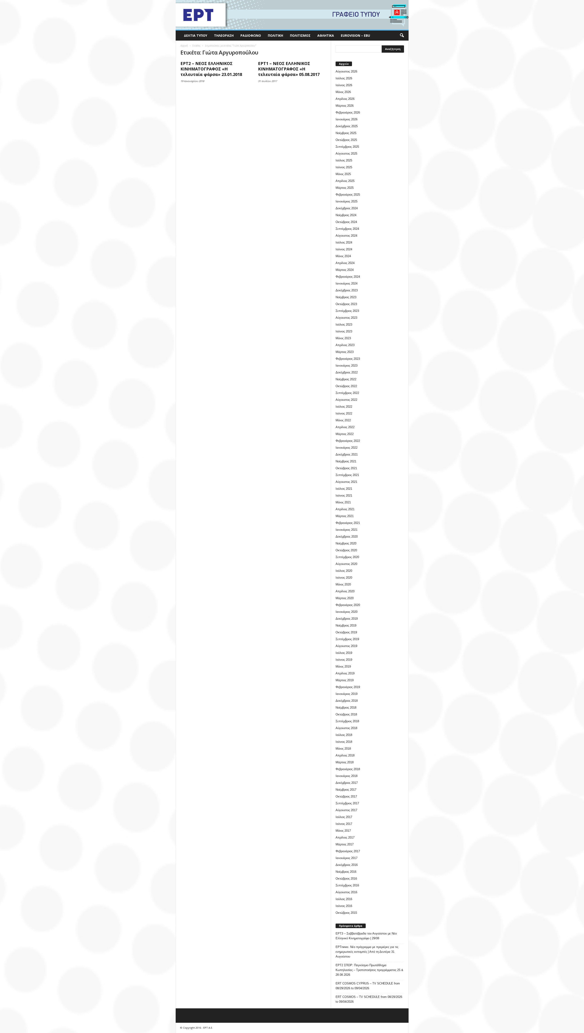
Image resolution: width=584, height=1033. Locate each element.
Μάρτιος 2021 (345, 516)
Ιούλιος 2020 (344, 570)
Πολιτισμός (300, 35)
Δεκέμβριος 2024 (347, 208)
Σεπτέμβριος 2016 (347, 885)
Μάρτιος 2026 (345, 105)
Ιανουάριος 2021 (346, 529)
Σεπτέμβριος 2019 (347, 639)
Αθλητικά (325, 35)
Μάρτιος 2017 (345, 844)
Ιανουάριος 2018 (346, 776)
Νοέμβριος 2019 (346, 625)
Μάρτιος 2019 (345, 680)
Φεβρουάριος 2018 (348, 769)
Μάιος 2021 (343, 502)
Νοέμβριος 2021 (346, 461)
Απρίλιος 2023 (345, 345)
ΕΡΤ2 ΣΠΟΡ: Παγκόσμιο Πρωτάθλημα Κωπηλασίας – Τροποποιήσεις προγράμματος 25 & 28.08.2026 (369, 969)
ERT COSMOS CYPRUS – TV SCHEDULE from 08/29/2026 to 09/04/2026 (368, 986)
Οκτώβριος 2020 (346, 550)
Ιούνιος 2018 (344, 741)
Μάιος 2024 (343, 256)
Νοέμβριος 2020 (346, 543)
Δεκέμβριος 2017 (347, 782)
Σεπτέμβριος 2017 (347, 803)
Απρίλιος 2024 (345, 263)
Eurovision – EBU (355, 35)
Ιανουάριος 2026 (346, 119)
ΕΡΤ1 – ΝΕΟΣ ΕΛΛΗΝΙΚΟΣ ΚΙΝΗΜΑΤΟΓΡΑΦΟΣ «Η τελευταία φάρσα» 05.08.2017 (289, 69)
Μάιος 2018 (343, 748)
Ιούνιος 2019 (344, 659)
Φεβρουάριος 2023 (348, 358)
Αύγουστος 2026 (346, 71)
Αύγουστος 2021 (346, 482)
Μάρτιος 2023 (345, 352)
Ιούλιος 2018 (344, 735)
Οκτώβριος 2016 (346, 878)
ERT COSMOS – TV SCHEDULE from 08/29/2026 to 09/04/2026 (369, 999)
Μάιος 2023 (343, 338)
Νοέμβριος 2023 (346, 297)
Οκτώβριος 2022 (346, 386)
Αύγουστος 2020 (346, 564)
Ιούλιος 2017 (344, 817)
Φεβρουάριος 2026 (348, 112)
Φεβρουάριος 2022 (348, 441)
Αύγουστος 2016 (346, 892)
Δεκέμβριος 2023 (347, 290)
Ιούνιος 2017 (344, 824)
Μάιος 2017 (343, 830)
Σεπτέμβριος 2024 (347, 228)
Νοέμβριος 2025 (346, 133)
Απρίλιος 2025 (345, 181)
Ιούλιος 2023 (344, 324)
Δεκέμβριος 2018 (347, 700)
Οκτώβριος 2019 (346, 632)
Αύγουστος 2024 (346, 235)
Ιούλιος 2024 (344, 242)
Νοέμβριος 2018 (346, 707)
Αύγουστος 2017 (346, 810)
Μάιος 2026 (343, 92)
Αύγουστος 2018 (346, 728)
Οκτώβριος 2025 (346, 140)
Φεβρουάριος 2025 (348, 194)
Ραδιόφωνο (250, 35)
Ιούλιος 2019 (344, 653)
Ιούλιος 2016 (344, 899)
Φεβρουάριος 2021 (348, 523)
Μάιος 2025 (343, 174)
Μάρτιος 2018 (345, 762)
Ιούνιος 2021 (344, 495)
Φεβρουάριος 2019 (348, 687)
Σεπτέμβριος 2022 (347, 393)
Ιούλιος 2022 (344, 406)
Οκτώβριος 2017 (346, 796)
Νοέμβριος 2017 (346, 789)
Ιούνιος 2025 (344, 167)
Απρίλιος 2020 (345, 591)
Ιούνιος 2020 (344, 577)
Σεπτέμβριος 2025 (347, 146)
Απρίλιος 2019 (345, 673)
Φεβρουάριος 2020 (348, 605)
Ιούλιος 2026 (344, 78)
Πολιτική (275, 35)
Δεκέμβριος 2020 (347, 536)
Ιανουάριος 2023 (346, 365)
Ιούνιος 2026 (344, 85)
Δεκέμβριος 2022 (347, 372)
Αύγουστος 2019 (346, 646)
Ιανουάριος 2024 (346, 283)
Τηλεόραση (224, 35)
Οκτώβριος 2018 (346, 714)
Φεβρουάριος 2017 (348, 851)
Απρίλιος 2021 (345, 509)
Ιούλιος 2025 (344, 160)
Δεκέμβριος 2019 (347, 618)
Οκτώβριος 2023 (346, 304)
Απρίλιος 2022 (345, 427)
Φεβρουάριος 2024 (348, 276)
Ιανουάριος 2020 (346, 612)
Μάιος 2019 (343, 666)
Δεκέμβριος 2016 (347, 865)
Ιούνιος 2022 (344, 413)
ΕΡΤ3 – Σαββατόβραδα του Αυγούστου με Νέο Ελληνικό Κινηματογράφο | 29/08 (366, 936)
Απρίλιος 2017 (345, 837)
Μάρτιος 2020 (345, 598)
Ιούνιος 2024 (344, 249)
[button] (402, 36)
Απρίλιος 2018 (345, 755)
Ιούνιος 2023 (344, 331)
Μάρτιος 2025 (345, 187)
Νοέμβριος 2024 (346, 215)
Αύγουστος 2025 (346, 153)
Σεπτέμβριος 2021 (347, 475)
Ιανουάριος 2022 (346, 447)
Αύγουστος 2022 (346, 399)
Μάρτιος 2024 (345, 270)
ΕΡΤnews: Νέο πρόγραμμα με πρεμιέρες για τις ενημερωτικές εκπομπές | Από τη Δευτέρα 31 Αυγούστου (367, 951)
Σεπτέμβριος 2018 (347, 721)
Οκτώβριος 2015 (346, 912)
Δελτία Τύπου (195, 35)
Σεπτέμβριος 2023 (347, 311)
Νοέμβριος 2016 (346, 871)
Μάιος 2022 (343, 420)
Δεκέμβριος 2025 (347, 126)
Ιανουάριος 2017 (346, 858)
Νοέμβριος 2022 (346, 379)
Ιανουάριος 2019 (346, 694)
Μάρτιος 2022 (345, 434)
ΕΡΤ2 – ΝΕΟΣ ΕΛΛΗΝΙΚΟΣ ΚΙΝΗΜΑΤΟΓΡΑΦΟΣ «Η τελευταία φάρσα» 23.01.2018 (211, 69)
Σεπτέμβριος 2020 (347, 557)
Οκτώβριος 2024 (346, 222)
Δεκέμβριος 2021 (347, 454)
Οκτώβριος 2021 (346, 468)
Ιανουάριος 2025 (346, 201)
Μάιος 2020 (343, 584)
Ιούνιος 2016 (344, 906)
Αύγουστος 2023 (346, 317)
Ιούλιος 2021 (344, 488)
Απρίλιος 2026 (345, 99)
